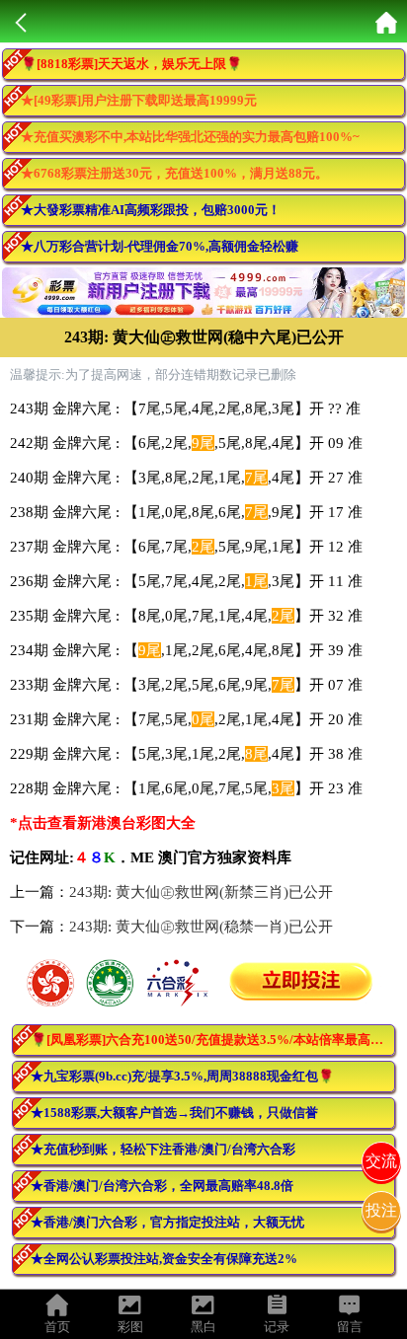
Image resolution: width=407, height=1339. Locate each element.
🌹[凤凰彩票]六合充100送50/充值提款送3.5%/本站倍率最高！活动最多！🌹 (213, 1039)
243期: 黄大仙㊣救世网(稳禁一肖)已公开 (201, 926)
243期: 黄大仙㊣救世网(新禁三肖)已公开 (201, 892)
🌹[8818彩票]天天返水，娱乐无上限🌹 (131, 63)
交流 (381, 1161)
